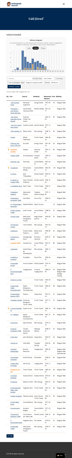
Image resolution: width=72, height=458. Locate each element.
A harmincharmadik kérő (16, 272)
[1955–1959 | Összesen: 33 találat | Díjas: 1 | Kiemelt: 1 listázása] (28, 66)
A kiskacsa (13, 382)
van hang (59, 78)
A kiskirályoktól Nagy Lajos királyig (15, 390)
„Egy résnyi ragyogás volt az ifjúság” (15, 119)
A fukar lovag (14, 217)
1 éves (29, 48)
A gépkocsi (14, 231)
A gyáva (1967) (15, 243)
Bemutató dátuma (48, 98)
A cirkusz (13, 174)
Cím (11, 96)
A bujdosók (14, 168)
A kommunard (15, 408)
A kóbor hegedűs (16, 396)
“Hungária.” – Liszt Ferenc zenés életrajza (15, 111)
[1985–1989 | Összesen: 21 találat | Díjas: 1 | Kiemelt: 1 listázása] (43, 67)
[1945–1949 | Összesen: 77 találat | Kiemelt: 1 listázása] (23, 60)
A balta (12, 137)
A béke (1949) (14, 156)
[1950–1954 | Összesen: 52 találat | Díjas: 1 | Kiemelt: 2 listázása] (25, 63)
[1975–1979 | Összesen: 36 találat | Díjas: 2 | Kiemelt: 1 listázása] (38, 65)
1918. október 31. (16, 131)
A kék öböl (13, 337)
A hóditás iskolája (16, 300)
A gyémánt (13, 249)
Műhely (59, 96)
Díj (7, 96)
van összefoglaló (14, 82)
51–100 (10, 436)
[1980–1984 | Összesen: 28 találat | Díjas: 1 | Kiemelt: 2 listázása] (40, 66)
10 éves (42, 48)
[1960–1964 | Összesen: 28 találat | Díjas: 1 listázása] (30, 66)
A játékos (16, 315)
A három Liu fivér (16, 280)
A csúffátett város (16, 186)
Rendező (36, 96)
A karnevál (13, 323)
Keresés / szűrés (14, 87)
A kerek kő (13, 343)
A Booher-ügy (15, 162)
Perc (54, 96)
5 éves (36, 48)
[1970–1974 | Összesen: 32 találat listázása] (35, 66)
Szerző (25, 96)
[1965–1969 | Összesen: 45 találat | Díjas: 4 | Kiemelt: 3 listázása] (33, 64)
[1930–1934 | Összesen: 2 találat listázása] (15, 69)
